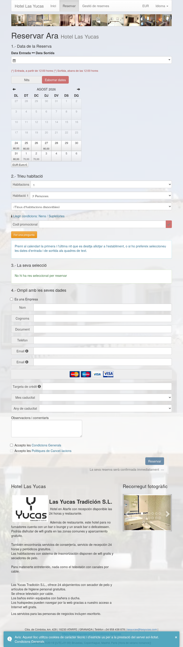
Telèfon (22, 340)
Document (22, 329)
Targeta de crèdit (25, 386)
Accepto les (23, 445)
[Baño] (35, 20)
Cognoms (22, 318)
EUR (145, 6)
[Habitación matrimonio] (164, 20)
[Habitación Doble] (116, 20)
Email (20, 351)
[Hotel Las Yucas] (19, 20)
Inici (53, 6)
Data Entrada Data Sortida (32, 53)
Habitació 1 (21, 195)
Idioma (161, 6)
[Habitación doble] (148, 20)
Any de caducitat (25, 408)
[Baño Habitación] (67, 20)
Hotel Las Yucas (29, 6)
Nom (22, 307)
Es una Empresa (26, 299)
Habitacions (21, 184)
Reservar (69, 6)
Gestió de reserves (95, 6)
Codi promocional (25, 224)
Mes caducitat (25, 397)
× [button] (176, 636)
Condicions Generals (29, 641)
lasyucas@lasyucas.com (142, 629)
